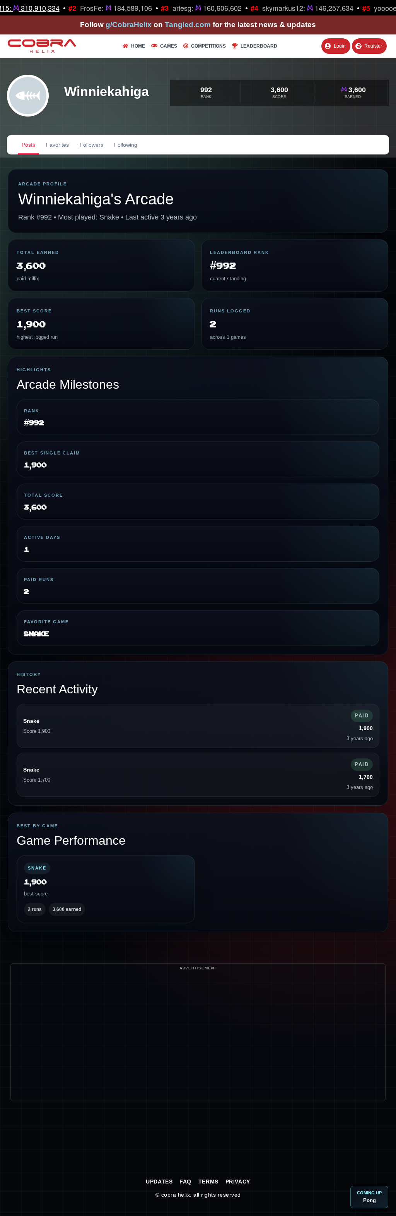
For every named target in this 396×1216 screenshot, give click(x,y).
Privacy (237, 1181)
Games (168, 46)
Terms (208, 1181)
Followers (91, 145)
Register (373, 46)
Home (138, 46)
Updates (159, 1181)
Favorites (57, 145)
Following (125, 145)
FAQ (185, 1181)
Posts (28, 145)
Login (340, 46)
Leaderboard (259, 46)
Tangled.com (188, 25)
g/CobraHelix (129, 25)
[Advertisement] (198, 1046)
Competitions (208, 46)
